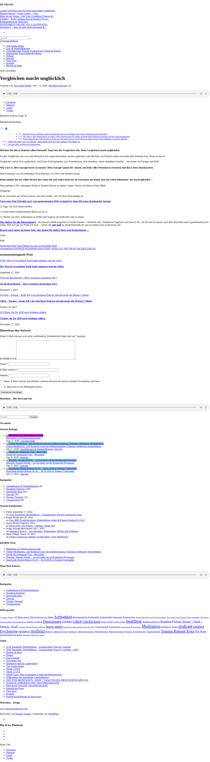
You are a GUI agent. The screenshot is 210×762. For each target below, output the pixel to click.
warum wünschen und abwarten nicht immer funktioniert (27, 10)
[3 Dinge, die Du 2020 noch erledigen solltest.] (23, 312)
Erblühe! (67, 621)
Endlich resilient (34, 621)
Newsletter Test (13, 660)
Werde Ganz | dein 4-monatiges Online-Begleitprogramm (33, 674)
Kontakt (10, 63)
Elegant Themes (23, 714)
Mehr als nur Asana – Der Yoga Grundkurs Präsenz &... (27, 16)
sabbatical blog (60, 631)
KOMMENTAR (8, 358)
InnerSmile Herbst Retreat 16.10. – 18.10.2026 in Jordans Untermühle (40, 471)
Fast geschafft (13, 658)
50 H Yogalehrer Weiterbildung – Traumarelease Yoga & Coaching (38, 647)
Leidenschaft (125, 627)
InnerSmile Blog (14, 491)
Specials (10, 58)
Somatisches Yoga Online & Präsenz (24, 53)
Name (4, 364)
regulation (24, 631)
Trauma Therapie (14, 497)
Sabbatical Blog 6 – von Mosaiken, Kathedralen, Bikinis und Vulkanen (43, 531)
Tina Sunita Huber (15, 46)
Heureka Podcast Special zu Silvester (32, 627)
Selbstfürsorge (101, 631)
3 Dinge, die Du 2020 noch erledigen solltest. (23, 318)
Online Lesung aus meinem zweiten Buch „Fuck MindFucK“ (39, 536)
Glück (77, 621)
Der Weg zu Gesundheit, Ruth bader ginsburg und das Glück (32, 266)
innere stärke (54, 626)
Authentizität (106, 617)
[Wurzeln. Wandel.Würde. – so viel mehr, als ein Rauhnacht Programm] (41, 460)
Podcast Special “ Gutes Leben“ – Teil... (19, 13)
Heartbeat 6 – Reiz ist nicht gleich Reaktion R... (23, 27)
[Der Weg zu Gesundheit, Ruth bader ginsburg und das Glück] (31, 260)
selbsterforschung (85, 631)
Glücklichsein (92, 621)
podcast (185, 626)
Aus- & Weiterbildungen (18, 48)
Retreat (49, 631)
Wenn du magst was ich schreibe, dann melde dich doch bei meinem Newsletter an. (44, 141)
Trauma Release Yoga (177, 631)
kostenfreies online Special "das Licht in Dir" (79, 627)
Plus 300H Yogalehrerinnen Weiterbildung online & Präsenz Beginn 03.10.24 (46, 520)
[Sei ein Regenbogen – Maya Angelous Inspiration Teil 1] (28, 277)
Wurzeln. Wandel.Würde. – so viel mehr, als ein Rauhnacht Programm (40, 463)
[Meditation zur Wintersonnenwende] (24, 435)
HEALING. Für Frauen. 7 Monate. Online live (32, 525)
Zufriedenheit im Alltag (11, 634)
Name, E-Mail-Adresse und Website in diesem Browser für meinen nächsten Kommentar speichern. (52, 381)
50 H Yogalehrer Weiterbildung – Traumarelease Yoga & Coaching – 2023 (42, 649)
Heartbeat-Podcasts (58, 85)
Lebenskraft (114, 626)
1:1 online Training (7, 617)
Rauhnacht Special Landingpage (22, 663)
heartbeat (134, 621)
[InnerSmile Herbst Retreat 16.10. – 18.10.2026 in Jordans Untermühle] (41, 468)
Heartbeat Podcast (151, 621)
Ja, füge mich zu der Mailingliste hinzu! (22, 386)
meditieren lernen (169, 626)
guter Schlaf (107, 621)
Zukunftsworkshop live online (33, 635)
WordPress (53, 714)
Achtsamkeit (63, 617)
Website (4, 375)
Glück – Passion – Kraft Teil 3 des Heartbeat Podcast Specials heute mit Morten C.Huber (46, 301)
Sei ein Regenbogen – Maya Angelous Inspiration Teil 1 (28, 284)
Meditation (151, 626)
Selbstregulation (116, 631)
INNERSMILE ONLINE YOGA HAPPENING (24, 24)
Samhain (72, 631)
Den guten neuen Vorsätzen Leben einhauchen (183, 617)
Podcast (10, 56)
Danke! (9, 655)
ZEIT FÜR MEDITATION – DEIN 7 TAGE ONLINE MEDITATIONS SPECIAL (47, 680)
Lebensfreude (101, 626)
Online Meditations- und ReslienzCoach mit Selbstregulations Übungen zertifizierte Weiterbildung (53, 446)
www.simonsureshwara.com (14, 708)
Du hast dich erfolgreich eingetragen (24, 144)
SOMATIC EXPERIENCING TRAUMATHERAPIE (32, 683)
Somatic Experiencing (135, 631)
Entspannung (52, 621)
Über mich (11, 60)
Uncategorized (28, 441)
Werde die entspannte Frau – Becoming (25, 454)
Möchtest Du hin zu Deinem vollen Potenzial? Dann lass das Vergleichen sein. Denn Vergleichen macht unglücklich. (65, 134)
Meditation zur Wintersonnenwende (23, 438)
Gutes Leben (119, 621)
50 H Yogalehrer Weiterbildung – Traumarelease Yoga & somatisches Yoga (45, 514)
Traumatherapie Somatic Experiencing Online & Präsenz (33, 51)
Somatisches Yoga (15, 688)
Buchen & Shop (14, 65)
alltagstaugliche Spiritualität (86, 617)
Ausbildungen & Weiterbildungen (36, 449)
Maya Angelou (136, 627)
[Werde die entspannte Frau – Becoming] (26, 452)
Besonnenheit (140, 617)
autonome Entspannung (124, 617)
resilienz (38, 631)
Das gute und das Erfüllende (156, 617)
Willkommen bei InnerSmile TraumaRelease (27, 677)
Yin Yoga (200, 631)
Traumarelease (153, 631)
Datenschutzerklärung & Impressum (23, 696)
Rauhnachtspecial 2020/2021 (14, 21)
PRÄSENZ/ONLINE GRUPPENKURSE (27, 685)
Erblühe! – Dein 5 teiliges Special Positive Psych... (24, 19)
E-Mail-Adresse (8, 369)
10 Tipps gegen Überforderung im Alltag (33, 617)
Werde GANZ (13, 669)
